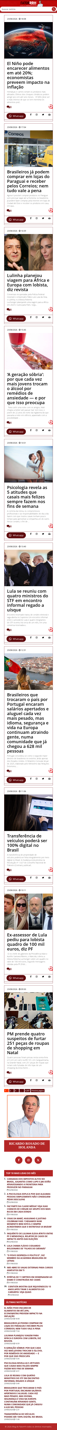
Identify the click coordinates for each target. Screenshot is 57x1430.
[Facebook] (18, 1160)
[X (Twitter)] (38, 1160)
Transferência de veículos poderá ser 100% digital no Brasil (23, 1415)
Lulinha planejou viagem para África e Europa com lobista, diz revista (22, 1338)
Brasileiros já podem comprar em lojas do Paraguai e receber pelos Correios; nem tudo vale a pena (23, 1326)
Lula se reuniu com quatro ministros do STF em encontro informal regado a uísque (21, 1378)
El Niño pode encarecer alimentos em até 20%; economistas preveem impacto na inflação (23, 1312)
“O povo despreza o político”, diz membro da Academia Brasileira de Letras (26, 1258)
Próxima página (38, 1090)
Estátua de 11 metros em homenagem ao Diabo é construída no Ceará (29, 1278)
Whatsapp (18, 116)
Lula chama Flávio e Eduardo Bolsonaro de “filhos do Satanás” (26, 1247)
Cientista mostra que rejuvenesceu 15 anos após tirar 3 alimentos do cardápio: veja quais (29, 1289)
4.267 (27, 1090)
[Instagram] (28, 1160)
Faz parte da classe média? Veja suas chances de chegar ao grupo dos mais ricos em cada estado (28, 1209)
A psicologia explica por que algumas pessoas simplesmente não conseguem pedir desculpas (28, 1197)
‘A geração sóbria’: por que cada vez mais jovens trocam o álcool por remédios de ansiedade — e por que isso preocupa (23, 1352)
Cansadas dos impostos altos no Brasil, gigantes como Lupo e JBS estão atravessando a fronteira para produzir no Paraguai (29, 1183)
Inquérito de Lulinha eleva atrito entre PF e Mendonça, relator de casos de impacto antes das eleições (30, 1236)
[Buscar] (54, 9)
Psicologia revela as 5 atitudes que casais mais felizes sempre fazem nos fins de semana (22, 1366)
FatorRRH (28, 6)
